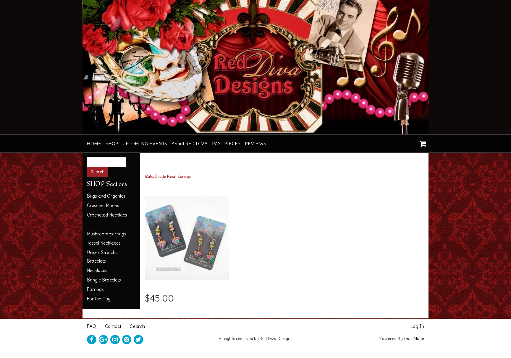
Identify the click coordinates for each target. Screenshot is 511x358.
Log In (417, 326)
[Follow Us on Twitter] (138, 339)
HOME (94, 144)
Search (137, 326)
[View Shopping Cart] (421, 142)
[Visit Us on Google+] (103, 339)
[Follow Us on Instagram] (115, 339)
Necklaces (97, 270)
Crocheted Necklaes (107, 215)
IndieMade (414, 338)
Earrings (95, 289)
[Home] (255, 67)
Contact (113, 326)
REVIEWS (255, 144)
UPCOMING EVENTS (144, 144)
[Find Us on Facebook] (91, 339)
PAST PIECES (226, 144)
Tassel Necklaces (104, 243)
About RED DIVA (190, 144)
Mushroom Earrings (106, 234)
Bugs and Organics (106, 196)
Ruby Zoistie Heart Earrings (168, 176)
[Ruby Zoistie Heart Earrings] (187, 236)
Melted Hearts (101, 224)
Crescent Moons (103, 205)
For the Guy (98, 299)
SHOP (112, 144)
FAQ (91, 326)
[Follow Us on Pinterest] (127, 339)
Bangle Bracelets (104, 280)
